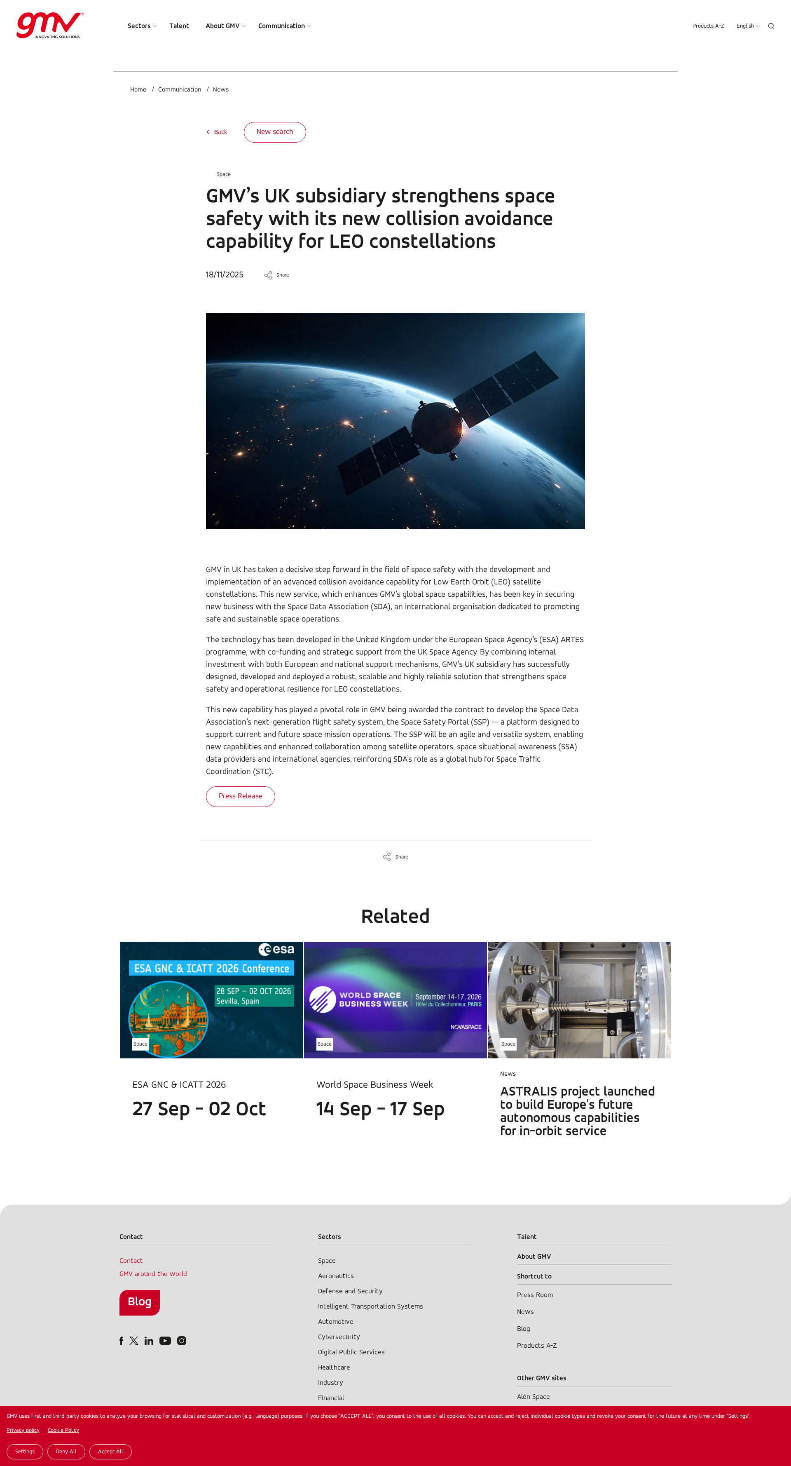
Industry (330, 1382)
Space (224, 174)
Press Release (240, 796)
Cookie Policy (63, 1430)
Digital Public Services (351, 1352)
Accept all (110, 1452)
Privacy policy (23, 1430)
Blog (140, 1302)
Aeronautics (336, 1276)
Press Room (535, 1295)
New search (275, 132)
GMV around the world (153, 1274)
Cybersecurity (339, 1337)
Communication (281, 26)
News (221, 90)
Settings (25, 1452)
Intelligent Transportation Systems (370, 1306)
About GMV (223, 26)
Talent (179, 26)
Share (282, 275)
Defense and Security (350, 1291)
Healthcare (334, 1367)
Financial (331, 1398)
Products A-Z (708, 26)
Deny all (66, 1452)
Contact (131, 1260)
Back (220, 132)
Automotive (335, 1321)
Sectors (139, 26)
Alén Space (533, 1396)
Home (138, 90)
